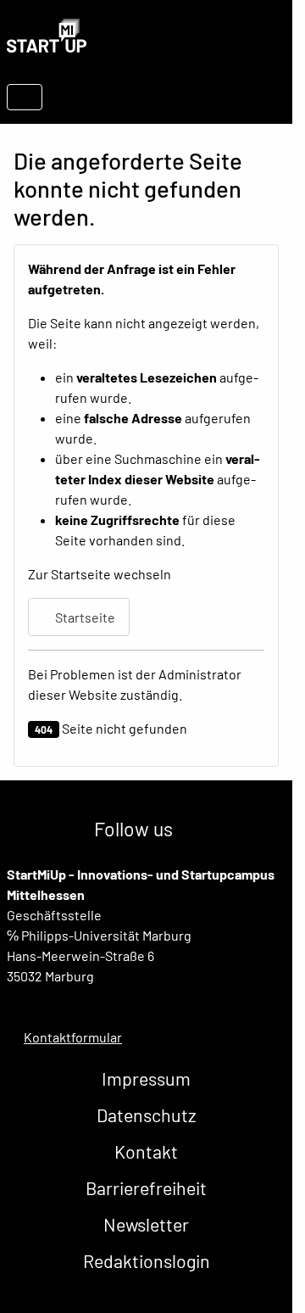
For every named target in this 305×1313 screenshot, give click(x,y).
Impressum (146, 1078)
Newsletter (146, 1224)
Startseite (84, 617)
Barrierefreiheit (146, 1187)
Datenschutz (147, 1115)
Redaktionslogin (146, 1260)
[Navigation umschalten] (24, 97)
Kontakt (146, 1151)
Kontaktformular (73, 1037)
